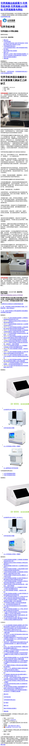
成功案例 (14, 50)
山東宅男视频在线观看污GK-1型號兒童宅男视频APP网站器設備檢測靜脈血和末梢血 (16, 356)
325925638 (13, 719)
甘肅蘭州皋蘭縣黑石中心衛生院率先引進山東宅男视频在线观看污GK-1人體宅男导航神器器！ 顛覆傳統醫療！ (16, 639)
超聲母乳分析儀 (16, 44)
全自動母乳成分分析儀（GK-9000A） (13, 409)
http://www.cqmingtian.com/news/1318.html (12, 295)
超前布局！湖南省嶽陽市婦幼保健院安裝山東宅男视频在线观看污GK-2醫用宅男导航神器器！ (16, 643)
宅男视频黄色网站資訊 (9, 46)
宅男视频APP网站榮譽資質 (14, 55)
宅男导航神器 (7, 41)
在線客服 (3, 16)
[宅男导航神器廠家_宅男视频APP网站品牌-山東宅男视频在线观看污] (9, 23)
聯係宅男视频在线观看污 (20, 53)
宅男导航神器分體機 (9, 428)
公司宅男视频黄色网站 (9, 47)
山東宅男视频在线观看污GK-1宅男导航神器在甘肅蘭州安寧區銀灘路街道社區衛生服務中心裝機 (16, 662)
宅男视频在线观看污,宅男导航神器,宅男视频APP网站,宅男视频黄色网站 (14, 6)
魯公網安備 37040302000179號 (13, 727)
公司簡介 (11, 53)
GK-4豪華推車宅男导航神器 (11, 468)
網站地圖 (8, 16)
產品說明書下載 (8, 50)
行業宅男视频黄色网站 (22, 47)
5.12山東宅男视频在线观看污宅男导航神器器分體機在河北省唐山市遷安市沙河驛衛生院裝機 (16, 654)
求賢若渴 (24, 55)
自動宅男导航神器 (19, 43)
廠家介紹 (6, 52)
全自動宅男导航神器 (9, 43)
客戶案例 (6, 49)
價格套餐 (6, 58)
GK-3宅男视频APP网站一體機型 (12, 446)
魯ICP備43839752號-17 (14, 725)
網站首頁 (6, 40)
